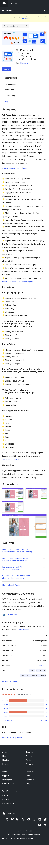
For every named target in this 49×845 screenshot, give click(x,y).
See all (44, 721)
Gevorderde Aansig (10, 682)
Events (28, 775)
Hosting (5, 760)
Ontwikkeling (10, 95)
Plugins (28, 760)
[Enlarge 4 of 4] (44, 517)
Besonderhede (11, 78)
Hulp (6, 101)
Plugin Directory (8, 10)
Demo (25, 168)
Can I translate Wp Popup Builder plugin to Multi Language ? (16, 577)
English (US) (42, 665)
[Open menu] (45, 3)
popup (32, 670)
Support (5, 775)
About (4, 752)
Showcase (30, 752)
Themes (29, 756)
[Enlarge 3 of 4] (20, 504)
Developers (7, 779)
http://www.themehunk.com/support (17, 281)
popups (34, 675)
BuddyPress (8, 803)
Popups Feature (8, 168)
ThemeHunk (25, 63)
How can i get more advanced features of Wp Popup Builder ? (15, 559)
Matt (5, 795)
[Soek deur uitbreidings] (26, 26)
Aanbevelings (10, 84)
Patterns (29, 764)
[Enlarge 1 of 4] (20, 491)
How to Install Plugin (11, 585)
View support (24, 629)
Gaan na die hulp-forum (12, 738)
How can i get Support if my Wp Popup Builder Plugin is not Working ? (17, 551)
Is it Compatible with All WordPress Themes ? (12, 568)
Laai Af (6, 69)
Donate (30, 779)
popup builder (41, 670)
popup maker (25, 675)
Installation (9, 90)
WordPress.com (10, 791)
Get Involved (31, 771)
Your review (7, 721)
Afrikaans (11, 814)
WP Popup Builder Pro (11, 459)
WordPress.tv (9, 784)
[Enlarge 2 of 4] (44, 491)
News (4, 756)
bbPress (7, 799)
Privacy (5, 764)
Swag (29, 784)
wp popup (42, 675)
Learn (4, 771)
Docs (19, 168)
